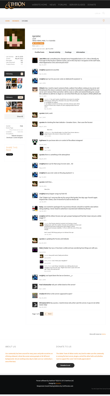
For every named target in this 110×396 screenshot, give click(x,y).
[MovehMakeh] (8, 80)
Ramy (41, 207)
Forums (62, 5)
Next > (50, 314)
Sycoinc (58, 383)
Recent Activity (54, 52)
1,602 (20, 97)
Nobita (104, 334)
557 (22, 64)
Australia (20, 131)
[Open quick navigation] (104, 21)
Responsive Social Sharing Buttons (48, 386)
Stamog (42, 189)
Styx (45, 147)
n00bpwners (43, 129)
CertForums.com (67, 386)
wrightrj (42, 70)
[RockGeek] (19, 80)
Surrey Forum (106, 388)
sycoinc (46, 99)
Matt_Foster (43, 248)
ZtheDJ (42, 88)
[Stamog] (14, 86)
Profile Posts (39, 52)
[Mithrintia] (19, 86)
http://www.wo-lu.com (16, 130)
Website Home (39, 5)
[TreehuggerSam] (14, 104)
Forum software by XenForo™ (55, 381)
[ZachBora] (14, 80)
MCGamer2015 (44, 303)
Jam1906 (42, 59)
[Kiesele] (19, 104)
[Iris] (14, 109)
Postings (68, 52)
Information (80, 52)
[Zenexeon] (19, 109)
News (53, 5)
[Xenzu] (8, 86)
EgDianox (42, 140)
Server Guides (77, 5)
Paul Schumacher (45, 285)
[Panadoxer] (8, 104)
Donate (92, 5)
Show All (20, 116)
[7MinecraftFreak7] (8, 109)
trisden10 (42, 294)
